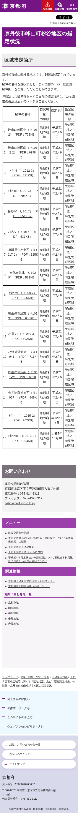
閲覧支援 (59, 9)
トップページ (10, 677)
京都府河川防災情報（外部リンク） (29, 586)
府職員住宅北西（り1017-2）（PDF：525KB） (23, 254)
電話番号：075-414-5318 (22, 493)
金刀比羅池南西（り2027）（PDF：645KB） (22, 397)
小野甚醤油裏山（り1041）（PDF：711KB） (22, 356)
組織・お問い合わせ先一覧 (25, 744)
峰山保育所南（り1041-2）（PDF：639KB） (22, 377)
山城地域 (13, 607)
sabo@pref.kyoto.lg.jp (20, 503)
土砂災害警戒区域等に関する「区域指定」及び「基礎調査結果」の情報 (40, 539)
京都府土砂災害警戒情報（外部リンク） (31, 581)
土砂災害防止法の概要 (21, 547)
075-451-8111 (29, 798)
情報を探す (72, 9)
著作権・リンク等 (18, 708)
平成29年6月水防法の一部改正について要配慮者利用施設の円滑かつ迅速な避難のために (40, 559)
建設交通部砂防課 (18, 532)
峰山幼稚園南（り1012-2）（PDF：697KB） (22, 152)
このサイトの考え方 (19, 717)
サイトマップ (17, 764)
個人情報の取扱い (18, 699)
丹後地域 (13, 623)
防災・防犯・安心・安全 (35, 677)
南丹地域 (13, 613)
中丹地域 (13, 618)
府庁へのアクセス (19, 754)
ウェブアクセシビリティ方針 (25, 726)
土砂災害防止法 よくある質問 (25, 552)
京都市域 (13, 602)
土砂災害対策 (60, 677)
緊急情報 (47, 9)
